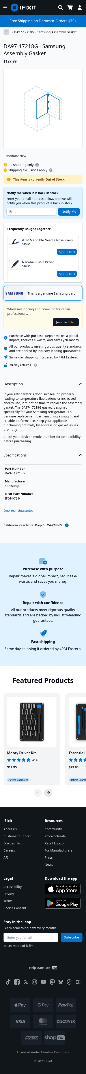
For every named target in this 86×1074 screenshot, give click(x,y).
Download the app (61, 878)
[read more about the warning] (67, 525)
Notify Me (69, 211)
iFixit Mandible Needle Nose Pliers (47, 240)
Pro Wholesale (55, 836)
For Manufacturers (58, 850)
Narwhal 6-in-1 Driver (38, 262)
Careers (9, 850)
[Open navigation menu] (5, 7)
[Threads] (69, 982)
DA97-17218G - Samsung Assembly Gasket (45, 32)
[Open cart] (70, 7)
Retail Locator (55, 843)
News (49, 864)
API (6, 857)
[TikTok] (8, 982)
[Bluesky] (60, 982)
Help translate (39, 968)
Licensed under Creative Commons (43, 1052)
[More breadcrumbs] (6, 32)
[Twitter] (25, 982)
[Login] (79, 7)
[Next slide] (48, 793)
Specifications (15, 455)
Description (13, 384)
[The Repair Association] (78, 982)
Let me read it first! (21, 946)
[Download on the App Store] (62, 889)
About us (10, 829)
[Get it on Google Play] (62, 903)
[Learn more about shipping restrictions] (37, 165)
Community (53, 829)
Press (49, 857)
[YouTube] (43, 982)
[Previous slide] (38, 793)
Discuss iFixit (13, 843)
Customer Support (17, 836)
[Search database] (60, 7)
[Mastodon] (52, 982)
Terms (8, 901)
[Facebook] (17, 982)
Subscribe (71, 937)
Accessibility (13, 887)
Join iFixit (65, 322)
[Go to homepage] (25, 8)
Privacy (9, 894)
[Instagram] (34, 982)
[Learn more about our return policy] (35, 365)
